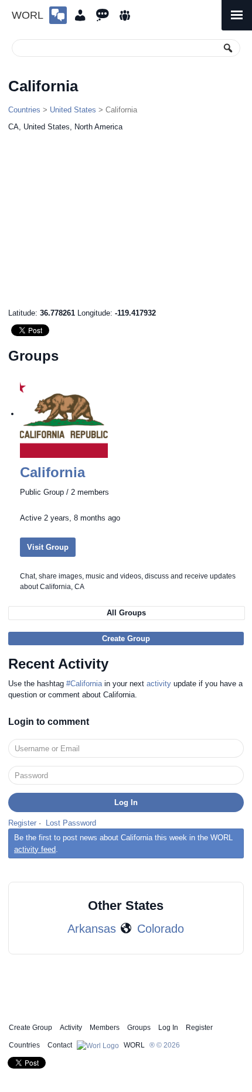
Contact (59, 1045)
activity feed (35, 849)
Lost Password (71, 823)
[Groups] (125, 15)
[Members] (80, 15)
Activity (71, 1027)
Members (105, 1027)
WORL (27, 15)
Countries (24, 109)
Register (22, 823)
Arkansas (91, 928)
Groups (139, 1027)
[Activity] (102, 15)
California (52, 472)
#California (84, 683)
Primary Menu (237, 15)
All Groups (126, 612)
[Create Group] (58, 15)
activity (159, 683)
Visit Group (48, 547)
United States (73, 109)
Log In (168, 1027)
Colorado (160, 928)
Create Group (126, 638)
